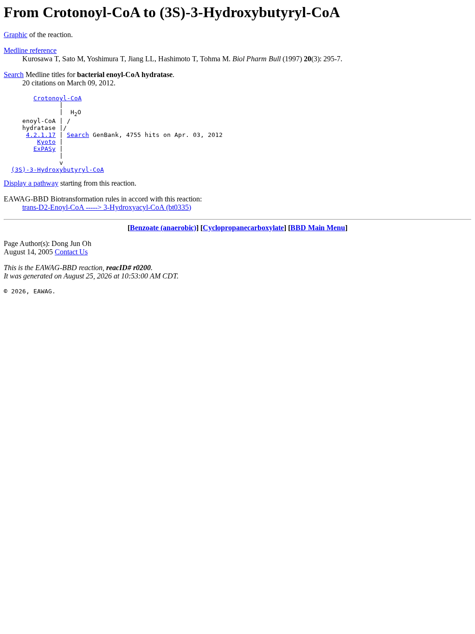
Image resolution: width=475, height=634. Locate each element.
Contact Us (71, 252)
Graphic (15, 35)
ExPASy (44, 148)
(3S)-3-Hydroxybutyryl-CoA (57, 169)
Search (14, 74)
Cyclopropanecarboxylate (243, 228)
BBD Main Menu (317, 228)
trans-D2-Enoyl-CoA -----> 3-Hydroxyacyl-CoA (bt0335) (106, 207)
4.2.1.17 (41, 134)
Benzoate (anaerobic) (163, 228)
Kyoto (46, 141)
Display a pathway (31, 183)
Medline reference (30, 50)
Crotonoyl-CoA (57, 98)
